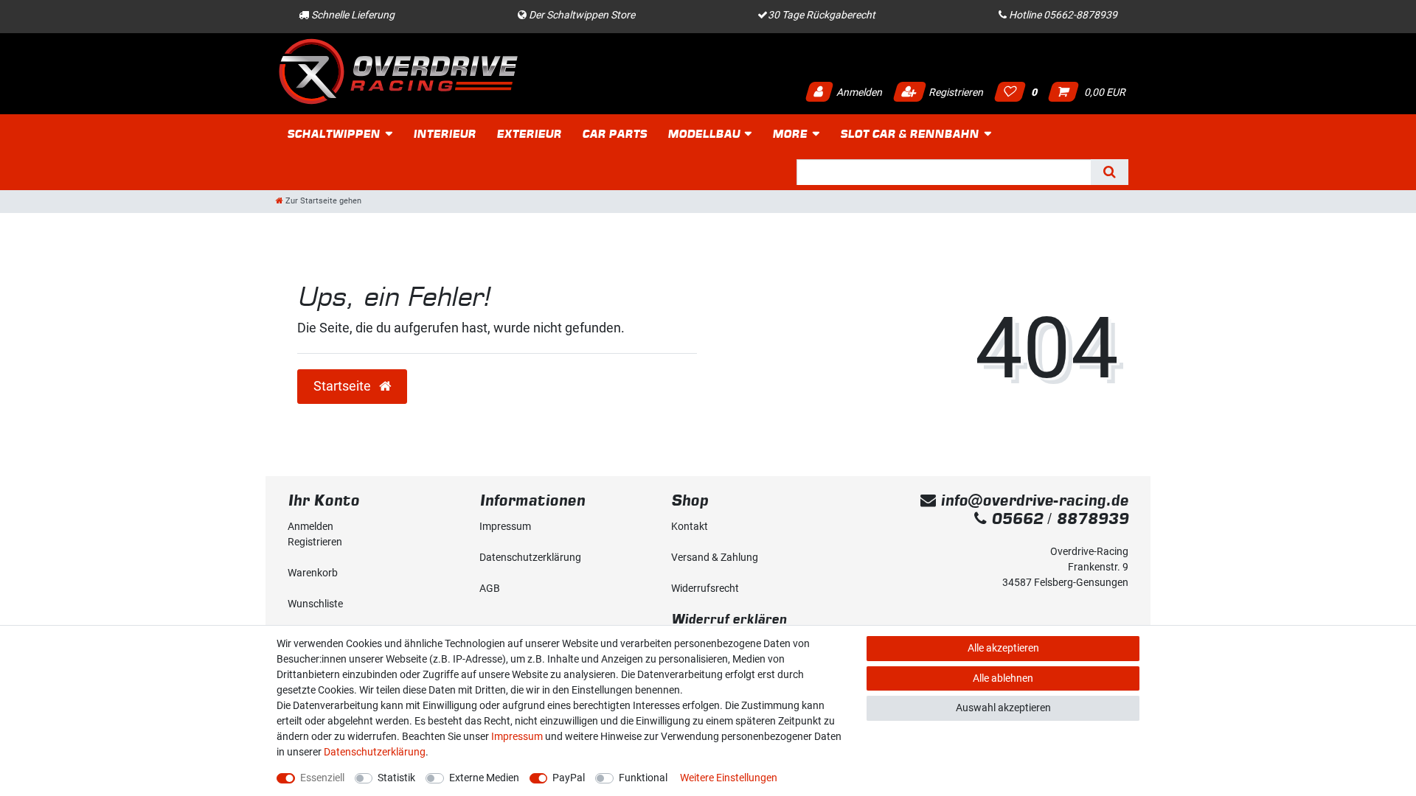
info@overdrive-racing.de (1032, 500)
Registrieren (954, 92)
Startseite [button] (343, 386)
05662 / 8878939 (1057, 518)
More (789, 134)
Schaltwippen (333, 134)
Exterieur (528, 134)
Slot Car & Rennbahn (909, 134)
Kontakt (689, 526)
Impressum (505, 526)
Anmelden (858, 92)
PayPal (568, 777)
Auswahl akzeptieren (1003, 707)
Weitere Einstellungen (728, 777)
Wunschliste (315, 604)
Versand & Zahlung (714, 557)
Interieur (444, 134)
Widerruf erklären (729, 618)
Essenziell (322, 777)
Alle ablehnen (1003, 678)
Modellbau (703, 134)
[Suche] (1109, 172)
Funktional (643, 777)
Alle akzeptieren (1003, 648)
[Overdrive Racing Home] (398, 71)
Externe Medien (484, 777)
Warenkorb (313, 573)
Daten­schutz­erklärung (530, 557)
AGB (489, 588)
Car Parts (614, 134)
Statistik (396, 777)
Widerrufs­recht (705, 588)
